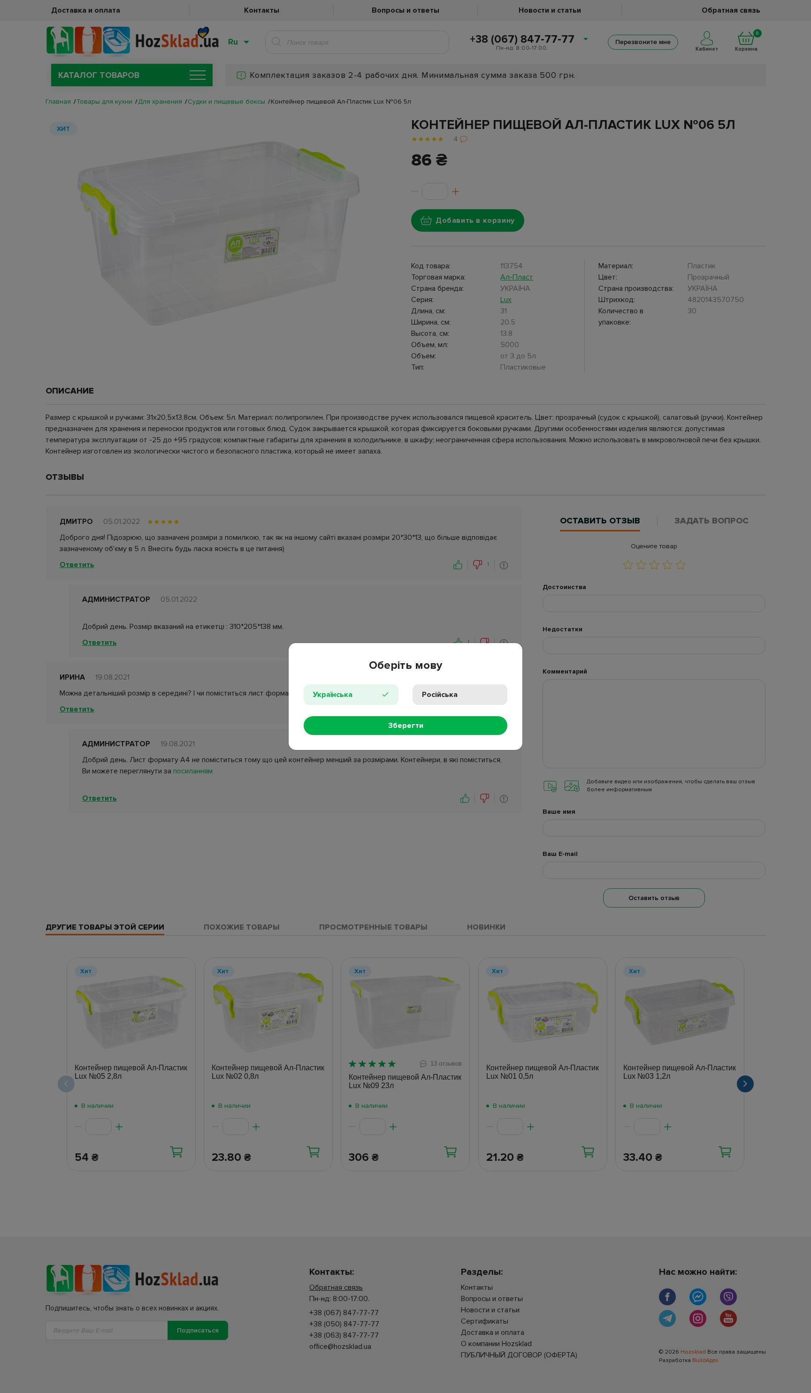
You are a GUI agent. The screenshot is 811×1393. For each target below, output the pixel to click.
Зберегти (405, 725)
